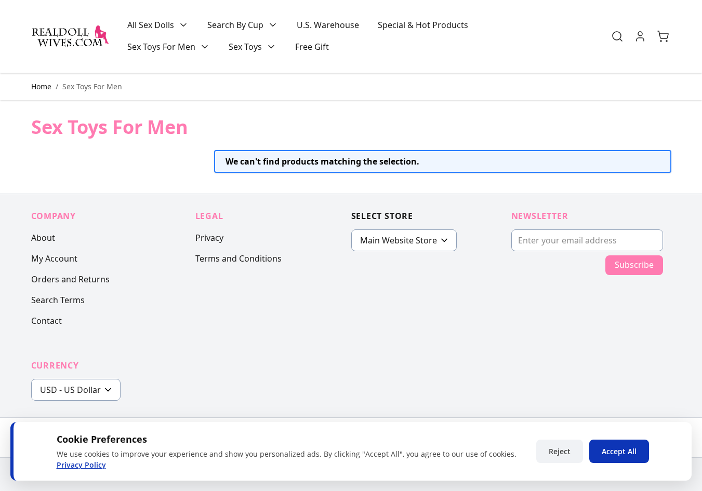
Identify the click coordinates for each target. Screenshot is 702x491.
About (43, 237)
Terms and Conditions (238, 258)
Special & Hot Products (423, 25)
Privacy (209, 237)
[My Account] (640, 36)
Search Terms (58, 300)
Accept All (619, 451)
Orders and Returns (70, 279)
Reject (560, 451)
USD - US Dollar (70, 389)
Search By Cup (235, 25)
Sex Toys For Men (161, 46)
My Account (54, 258)
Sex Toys (245, 46)
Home (41, 86)
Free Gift (312, 46)
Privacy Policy (81, 465)
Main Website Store (398, 240)
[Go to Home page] (70, 36)
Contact (46, 320)
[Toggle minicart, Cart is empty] (663, 36)
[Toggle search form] (617, 36)
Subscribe (634, 264)
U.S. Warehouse (328, 25)
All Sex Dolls (150, 25)
